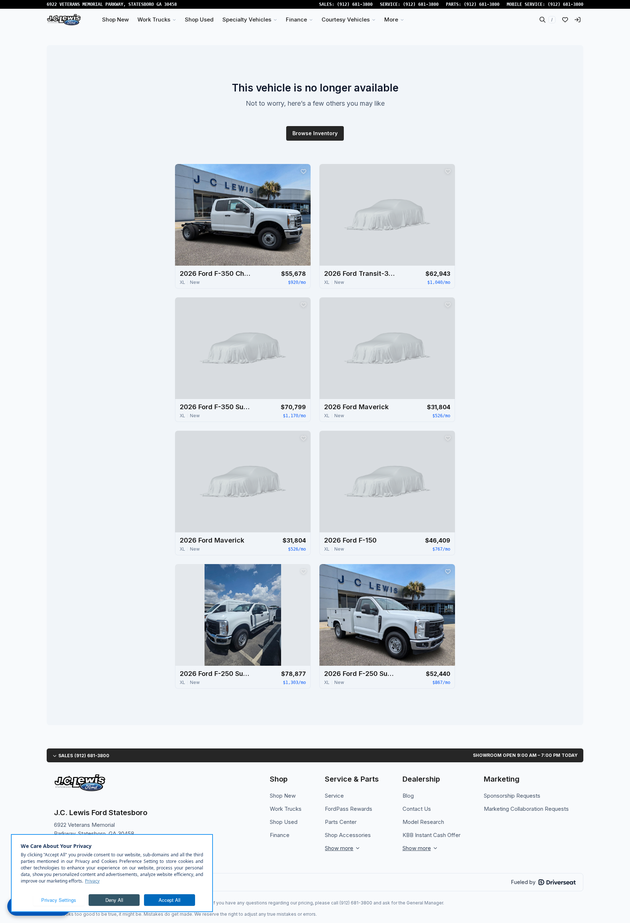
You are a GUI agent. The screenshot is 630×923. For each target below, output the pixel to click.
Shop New (283, 795)
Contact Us (416, 808)
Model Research (423, 821)
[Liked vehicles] (565, 20)
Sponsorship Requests (512, 795)
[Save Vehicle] (303, 171)
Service (334, 795)
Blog (408, 795)
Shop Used (284, 821)
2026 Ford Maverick (356, 407)
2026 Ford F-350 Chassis (216, 273)
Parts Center (341, 821)
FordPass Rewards (348, 808)
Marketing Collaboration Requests (526, 808)
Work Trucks (286, 808)
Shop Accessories (348, 835)
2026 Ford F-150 (350, 540)
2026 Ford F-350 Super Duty (216, 407)
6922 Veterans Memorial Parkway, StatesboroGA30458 (112, 4)
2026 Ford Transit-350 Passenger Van (360, 273)
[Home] (64, 20)
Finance (279, 835)
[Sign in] (577, 20)
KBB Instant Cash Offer (431, 835)
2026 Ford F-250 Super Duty (216, 673)
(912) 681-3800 (355, 4)
